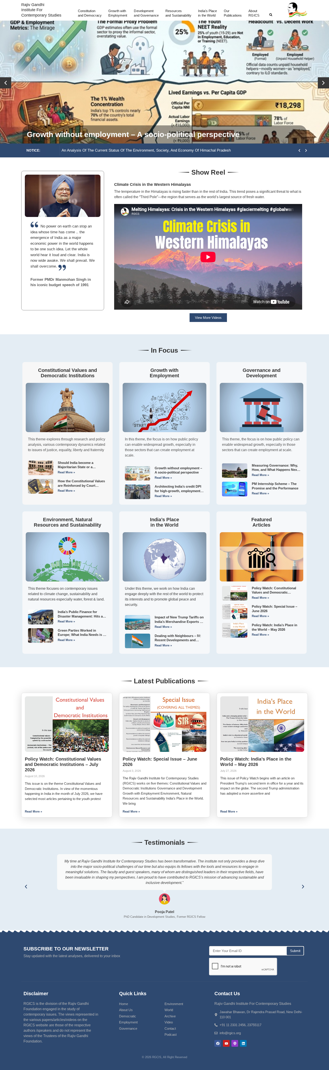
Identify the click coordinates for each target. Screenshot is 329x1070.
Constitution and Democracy (90, 13)
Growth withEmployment (117, 13)
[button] (270, 14)
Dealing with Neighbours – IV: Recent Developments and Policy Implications (178, 640)
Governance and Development (261, 372)
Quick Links (132, 993)
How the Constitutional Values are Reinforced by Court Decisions (81, 485)
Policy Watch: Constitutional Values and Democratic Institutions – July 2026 (274, 592)
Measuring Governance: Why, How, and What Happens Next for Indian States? (275, 469)
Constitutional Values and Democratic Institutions (67, 372)
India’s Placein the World (207, 13)
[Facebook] (217, 1043)
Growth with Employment (164, 372)
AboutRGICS (253, 13)
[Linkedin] (243, 1043)
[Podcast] (234, 1043)
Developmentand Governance (146, 13)
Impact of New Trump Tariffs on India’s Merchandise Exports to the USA (179, 621)
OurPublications (233, 13)
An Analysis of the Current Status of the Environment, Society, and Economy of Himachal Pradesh (132, 150)
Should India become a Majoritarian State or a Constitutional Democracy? (159, 134)
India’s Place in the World (164, 522)
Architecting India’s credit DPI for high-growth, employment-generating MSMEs (178, 491)
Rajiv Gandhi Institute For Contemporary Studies (41, 9)
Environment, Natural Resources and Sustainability (67, 522)
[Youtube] (226, 1043)
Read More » (66, 472)
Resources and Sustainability (178, 13)
